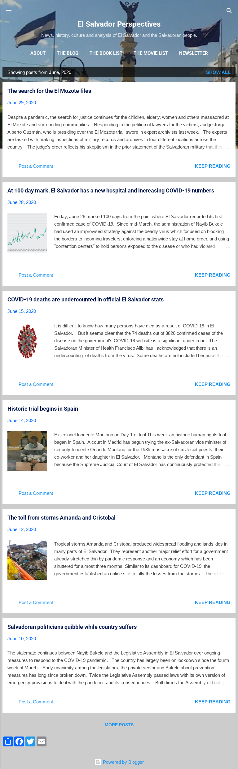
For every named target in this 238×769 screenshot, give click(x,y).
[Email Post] (62, 168)
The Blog (67, 53)
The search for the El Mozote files (49, 91)
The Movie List (151, 53)
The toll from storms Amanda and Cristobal (61, 517)
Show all (218, 72)
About (38, 53)
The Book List (106, 53)
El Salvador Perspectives (119, 24)
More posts (119, 724)
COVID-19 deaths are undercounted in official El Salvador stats (85, 299)
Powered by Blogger (123, 762)
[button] (227, 91)
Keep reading (213, 166)
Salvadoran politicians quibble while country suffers (72, 627)
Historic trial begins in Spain (42, 408)
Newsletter (193, 53)
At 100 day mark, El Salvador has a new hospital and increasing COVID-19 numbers (110, 190)
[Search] (229, 11)
